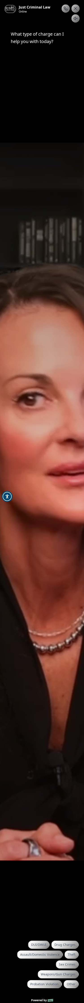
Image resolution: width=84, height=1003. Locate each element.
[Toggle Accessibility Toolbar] (7, 496)
